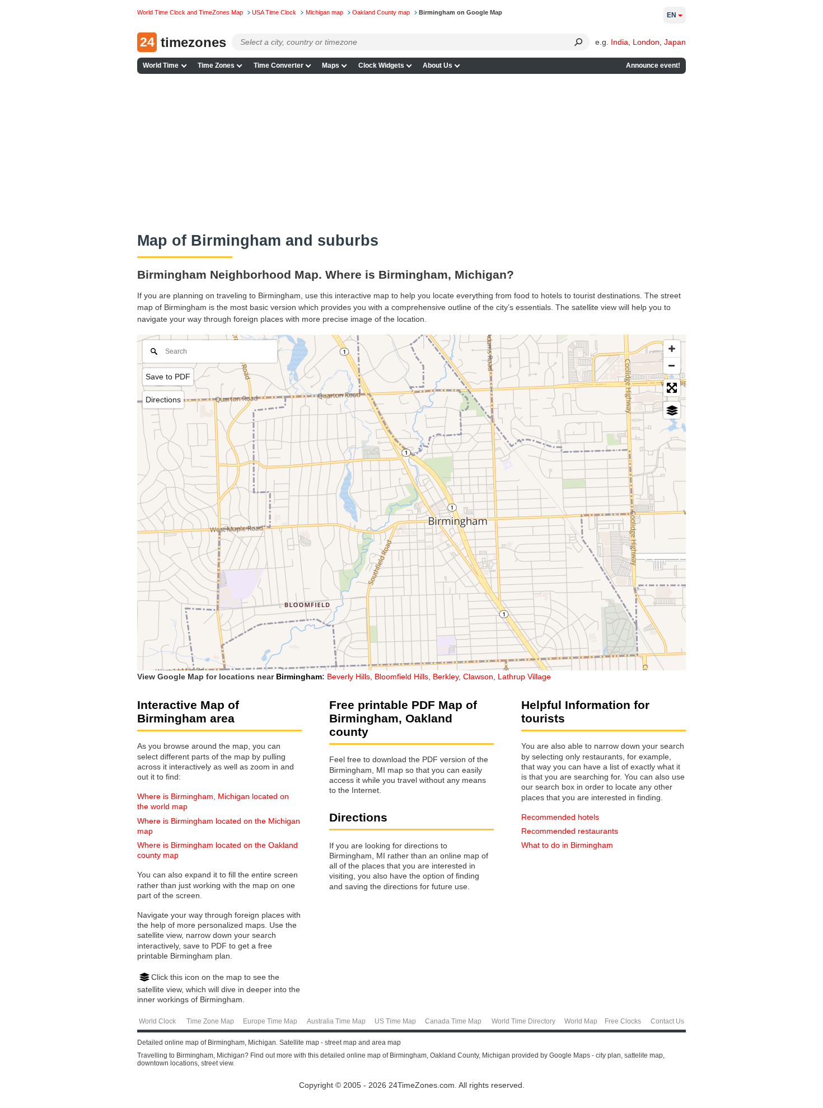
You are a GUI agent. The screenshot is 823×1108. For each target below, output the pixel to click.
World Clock (157, 1021)
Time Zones (216, 65)
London (646, 41)
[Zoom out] (671, 365)
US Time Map (395, 1021)
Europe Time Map (270, 1021)
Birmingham (299, 676)
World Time (161, 65)
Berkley (446, 676)
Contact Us (667, 1021)
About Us (437, 65)
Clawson (478, 676)
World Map (580, 1021)
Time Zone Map (210, 1021)
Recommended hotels (560, 817)
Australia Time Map (336, 1021)
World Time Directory (523, 1021)
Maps (330, 65)
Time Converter (278, 65)
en (671, 15)
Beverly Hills (348, 676)
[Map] (411, 502)
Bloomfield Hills (401, 676)
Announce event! (653, 65)
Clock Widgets (381, 65)
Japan (675, 41)
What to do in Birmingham (567, 845)
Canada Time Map (453, 1021)
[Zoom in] (671, 348)
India (619, 41)
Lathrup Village (524, 676)
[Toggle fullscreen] (671, 387)
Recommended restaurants (569, 831)
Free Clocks (623, 1021)
